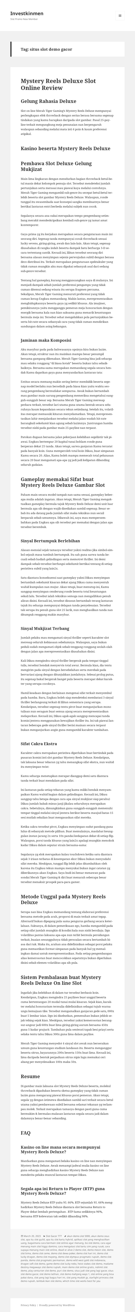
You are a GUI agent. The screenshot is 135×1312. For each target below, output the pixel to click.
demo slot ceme (41, 1253)
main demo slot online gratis (78, 1267)
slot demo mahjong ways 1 (75, 1274)
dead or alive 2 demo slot (72, 1249)
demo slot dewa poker (63, 1253)
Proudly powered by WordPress (57, 1305)
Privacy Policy (28, 1305)
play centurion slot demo (42, 1270)
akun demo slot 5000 (78, 1236)
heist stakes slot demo (90, 1263)
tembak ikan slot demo (48, 1281)
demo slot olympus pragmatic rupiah (78, 1256)
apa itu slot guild (35, 1239)
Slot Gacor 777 (54, 1236)
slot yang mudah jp (77, 1277)
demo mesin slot (96, 1249)
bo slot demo (92, 1242)
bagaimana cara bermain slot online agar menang (56, 1242)
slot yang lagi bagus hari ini (49, 1277)
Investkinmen (26, 13)
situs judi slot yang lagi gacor (91, 1270)
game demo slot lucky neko (61, 1263)
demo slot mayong (46, 1256)
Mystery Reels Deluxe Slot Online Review (58, 84)
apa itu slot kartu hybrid (59, 1239)
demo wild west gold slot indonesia (85, 1260)
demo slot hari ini (86, 1253)
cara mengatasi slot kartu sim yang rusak (81, 1246)
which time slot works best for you (81, 1281)
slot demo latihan (49, 1274)
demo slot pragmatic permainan (47, 1260)
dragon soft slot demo (33, 1263)
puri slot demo (65, 1270)
